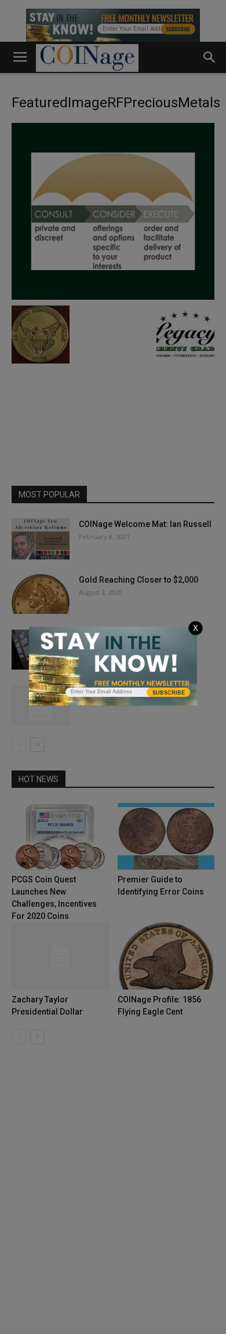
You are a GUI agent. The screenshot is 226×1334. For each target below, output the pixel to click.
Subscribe (168, 693)
